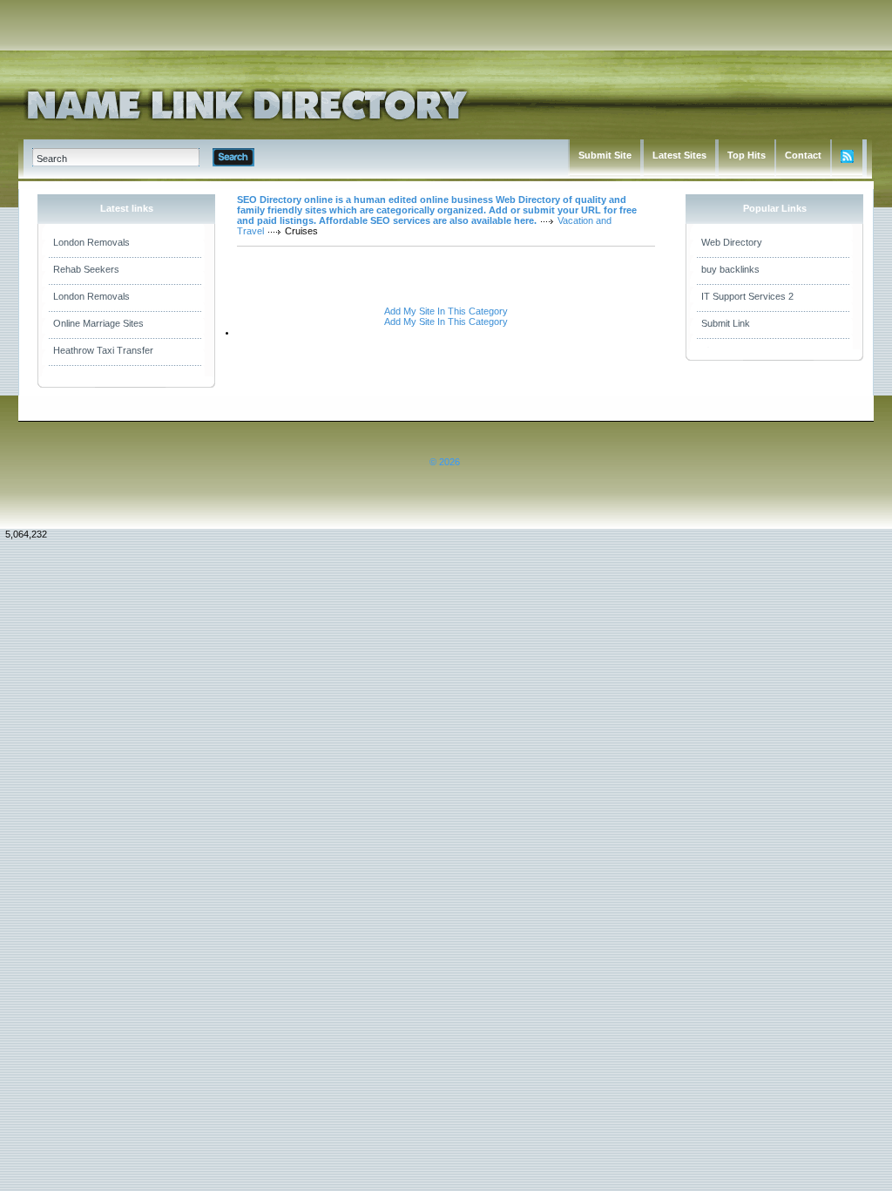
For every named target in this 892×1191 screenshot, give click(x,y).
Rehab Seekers (86, 269)
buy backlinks (730, 269)
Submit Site (605, 155)
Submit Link (725, 323)
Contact (803, 155)
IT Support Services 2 (747, 296)
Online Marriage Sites (98, 323)
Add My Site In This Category (446, 311)
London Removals (91, 242)
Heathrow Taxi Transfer (103, 350)
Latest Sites (679, 155)
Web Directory (731, 242)
